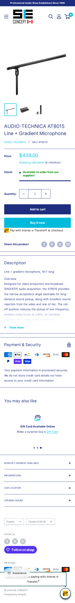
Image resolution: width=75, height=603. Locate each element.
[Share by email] (68, 244)
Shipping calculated (31, 162)
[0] (67, 16)
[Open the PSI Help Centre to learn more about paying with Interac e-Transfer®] (65, 593)
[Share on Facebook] (44, 244)
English (10, 521)
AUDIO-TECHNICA (15, 142)
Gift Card (52, 431)
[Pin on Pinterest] (52, 244)
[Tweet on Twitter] (60, 244)
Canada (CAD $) (37, 521)
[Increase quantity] (45, 193)
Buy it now (37, 222)
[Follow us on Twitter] (15, 541)
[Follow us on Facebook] (7, 541)
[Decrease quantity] (23, 193)
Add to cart (37, 209)
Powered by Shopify (15, 594)
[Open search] (51, 16)
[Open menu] (6, 16)
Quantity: (10, 193)
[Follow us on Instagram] (23, 541)
